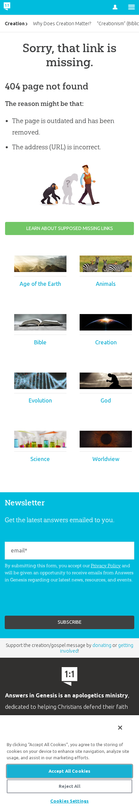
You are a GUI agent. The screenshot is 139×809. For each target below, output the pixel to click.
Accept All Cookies (69, 771)
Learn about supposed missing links (69, 228)
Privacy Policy (106, 566)
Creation (15, 23)
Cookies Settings (69, 801)
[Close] (120, 727)
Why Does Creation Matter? (62, 23)
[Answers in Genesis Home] (21, 7)
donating (101, 645)
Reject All (69, 786)
